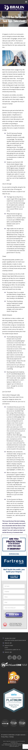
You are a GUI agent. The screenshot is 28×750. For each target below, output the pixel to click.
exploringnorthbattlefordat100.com (18, 743)
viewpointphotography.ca (14, 746)
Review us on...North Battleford (22, 723)
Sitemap (11, 737)
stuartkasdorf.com (14, 742)
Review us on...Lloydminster (13, 723)
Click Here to (14, 576)
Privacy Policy (4, 737)
